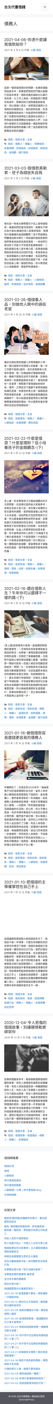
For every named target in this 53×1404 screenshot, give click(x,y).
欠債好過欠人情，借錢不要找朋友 (22, 1368)
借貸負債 (20, 564)
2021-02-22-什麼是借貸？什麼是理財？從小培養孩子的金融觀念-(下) (25, 443)
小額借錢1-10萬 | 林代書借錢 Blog (22, 1190)
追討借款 (28, 284)
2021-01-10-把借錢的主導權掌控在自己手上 (25, 884)
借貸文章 (20, 560)
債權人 (28, 144)
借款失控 (20, 708)
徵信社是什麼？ (12, 1283)
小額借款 (39, 279)
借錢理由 (20, 418)
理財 (13, 568)
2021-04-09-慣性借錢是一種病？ (22, 1373)
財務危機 (30, 568)
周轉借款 (39, 144)
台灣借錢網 (10, 1194)
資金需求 (21, 866)
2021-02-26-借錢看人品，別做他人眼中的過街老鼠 (25, 304)
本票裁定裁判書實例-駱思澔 (19, 1274)
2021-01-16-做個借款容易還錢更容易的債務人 (25, 735)
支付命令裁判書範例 (15, 1279)
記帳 (21, 568)
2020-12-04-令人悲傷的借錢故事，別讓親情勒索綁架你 (25, 1027)
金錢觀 (12, 152)
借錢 (10, 414)
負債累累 (21, 717)
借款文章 (20, 139)
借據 (10, 998)
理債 (6, 568)
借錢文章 (20, 414)
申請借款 (16, 284)
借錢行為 (9, 1002)
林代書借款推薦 (12, 1185)
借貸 (10, 560)
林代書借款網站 (12, 1180)
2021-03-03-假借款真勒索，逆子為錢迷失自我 (25, 170)
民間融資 (33, 148)
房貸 (11, 866)
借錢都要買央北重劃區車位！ (19, 1288)
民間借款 (21, 148)
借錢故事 (20, 1135)
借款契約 (20, 998)
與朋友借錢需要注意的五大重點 (21, 1256)
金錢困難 (40, 284)
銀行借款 (23, 152)
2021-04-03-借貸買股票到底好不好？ (25, 1383)
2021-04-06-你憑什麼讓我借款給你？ (25, 42)
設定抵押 (9, 1007)
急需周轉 (9, 148)
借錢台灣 (9, 1166)
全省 (29, 139)
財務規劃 (14, 572)
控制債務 (35, 713)
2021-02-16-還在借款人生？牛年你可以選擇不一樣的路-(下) (25, 593)
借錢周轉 (39, 998)
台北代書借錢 (14, 7)
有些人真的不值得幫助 (16, 1238)
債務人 (18, 144)
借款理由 (20, 857)
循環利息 (23, 713)
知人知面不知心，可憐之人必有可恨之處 (25, 1243)
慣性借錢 (33, 422)
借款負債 (32, 708)
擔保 (6, 284)
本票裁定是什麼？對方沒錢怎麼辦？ (23, 1269)
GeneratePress (26, 1399)
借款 (10, 139)
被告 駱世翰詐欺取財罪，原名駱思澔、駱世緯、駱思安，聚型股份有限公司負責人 (25, 1230)
